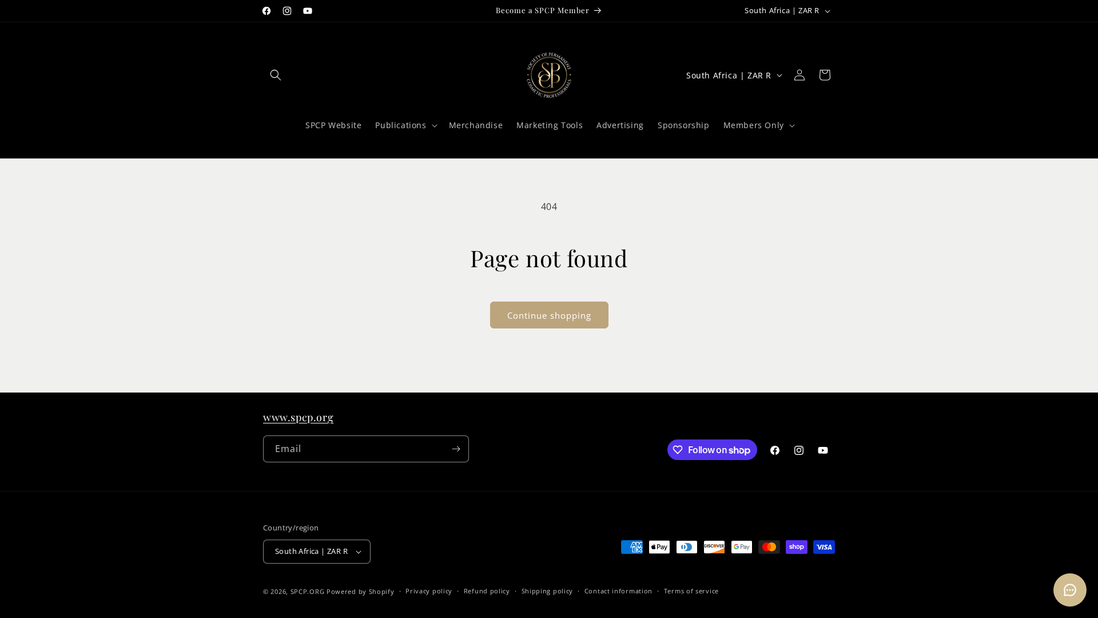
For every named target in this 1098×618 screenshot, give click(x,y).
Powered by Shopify (361, 591)
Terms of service (691, 591)
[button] (275, 75)
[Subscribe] (455, 448)
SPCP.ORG (308, 591)
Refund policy (487, 591)
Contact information (618, 591)
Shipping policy (548, 591)
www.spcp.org (298, 417)
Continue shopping (549, 315)
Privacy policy (428, 591)
